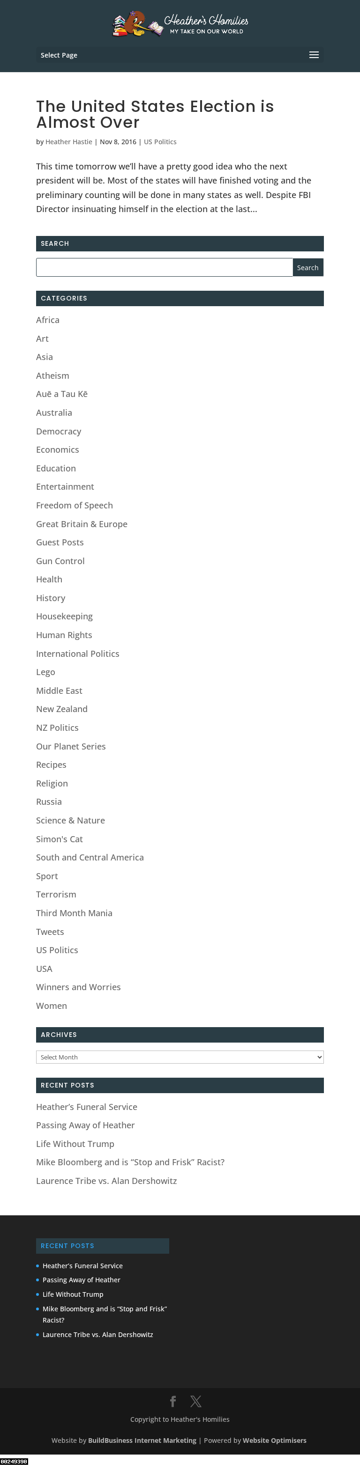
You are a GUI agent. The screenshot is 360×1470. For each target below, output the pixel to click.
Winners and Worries (78, 986)
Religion (52, 783)
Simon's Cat (59, 839)
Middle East (59, 690)
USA (44, 968)
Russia (49, 801)
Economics (57, 449)
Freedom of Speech (74, 505)
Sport (47, 876)
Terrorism (56, 894)
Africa (48, 319)
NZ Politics (57, 727)
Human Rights (64, 634)
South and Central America (90, 857)
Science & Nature (70, 820)
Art (42, 338)
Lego (45, 671)
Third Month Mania (74, 913)
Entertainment (65, 486)
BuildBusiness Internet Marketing (142, 1440)
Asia (44, 356)
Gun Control (60, 560)
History (50, 597)
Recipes (51, 764)
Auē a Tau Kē (62, 393)
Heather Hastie (68, 141)
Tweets (50, 931)
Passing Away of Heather (85, 1125)
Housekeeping (64, 616)
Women (51, 1005)
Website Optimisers (275, 1440)
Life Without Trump (75, 1143)
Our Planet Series (71, 746)
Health (49, 579)
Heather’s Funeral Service (86, 1106)
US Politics (160, 141)
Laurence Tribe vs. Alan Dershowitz (106, 1180)
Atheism (52, 375)
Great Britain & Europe (82, 523)
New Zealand (62, 708)
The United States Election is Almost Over (155, 114)
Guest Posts (60, 542)
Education (56, 468)
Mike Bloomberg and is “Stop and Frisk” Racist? (130, 1162)
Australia (54, 412)
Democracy (58, 431)
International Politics (78, 653)
